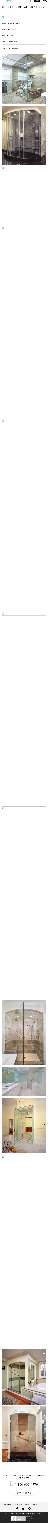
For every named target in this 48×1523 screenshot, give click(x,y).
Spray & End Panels (11, 23)
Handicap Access (10, 48)
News (27, 1505)
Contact (8, 1505)
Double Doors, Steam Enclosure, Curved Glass (24, 1453)
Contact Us (24, 1493)
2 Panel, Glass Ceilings (24, 1331)
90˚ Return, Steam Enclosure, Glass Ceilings (24, 1144)
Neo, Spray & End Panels (24, 1090)
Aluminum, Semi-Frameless (24, 789)
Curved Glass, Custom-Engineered (24, 402)
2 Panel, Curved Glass (24, 1398)
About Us (18, 1505)
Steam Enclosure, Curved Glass (24, 1057)
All (4, 17)
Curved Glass (24, 159)
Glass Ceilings (9, 29)
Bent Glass (7, 35)
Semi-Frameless (9, 42)
